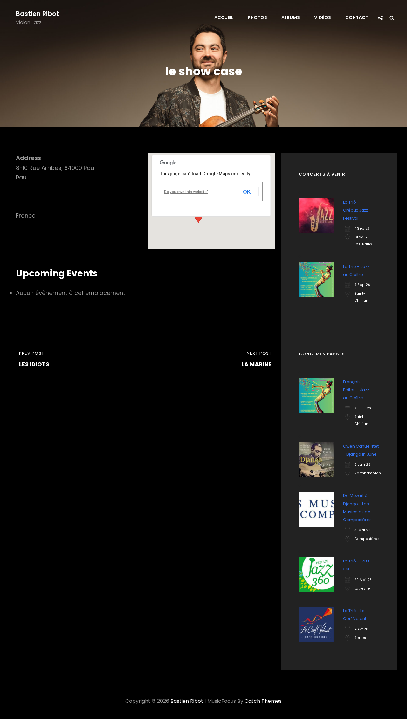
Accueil (223, 17)
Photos (257, 17)
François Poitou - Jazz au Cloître (356, 390)
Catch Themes (263, 701)
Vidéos (322, 17)
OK (247, 191)
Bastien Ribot (37, 13)
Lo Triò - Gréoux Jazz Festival (355, 210)
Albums (290, 17)
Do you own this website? (186, 192)
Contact (356, 17)
